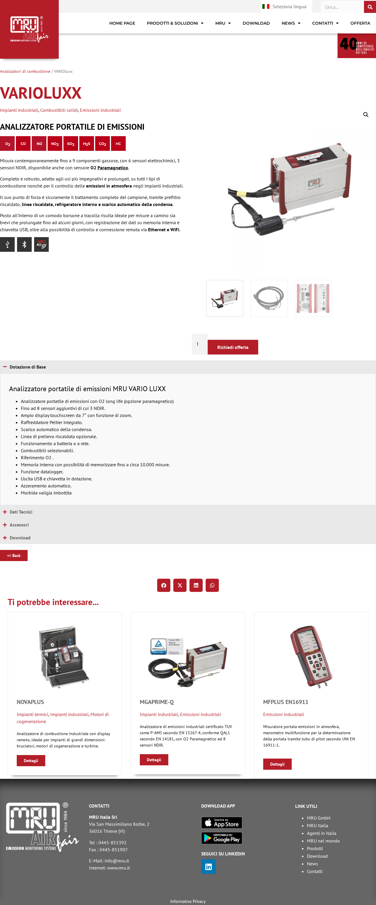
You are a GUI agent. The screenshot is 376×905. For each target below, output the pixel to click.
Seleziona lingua (289, 6)
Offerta (360, 23)
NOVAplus (30, 702)
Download (256, 23)
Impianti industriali (19, 110)
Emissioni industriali (100, 110)
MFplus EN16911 (285, 702)
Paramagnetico (113, 167)
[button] (366, 114)
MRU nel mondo (323, 841)
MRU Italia (317, 825)
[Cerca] (370, 7)
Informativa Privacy (188, 902)
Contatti (322, 23)
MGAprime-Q (157, 702)
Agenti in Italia (321, 833)
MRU (220, 23)
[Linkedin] (208, 866)
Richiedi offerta (233, 347)
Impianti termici (32, 714)
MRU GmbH (318, 818)
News (288, 23)
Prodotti (315, 848)
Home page (122, 23)
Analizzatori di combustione (25, 71)
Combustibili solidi (59, 110)
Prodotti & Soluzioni (172, 23)
